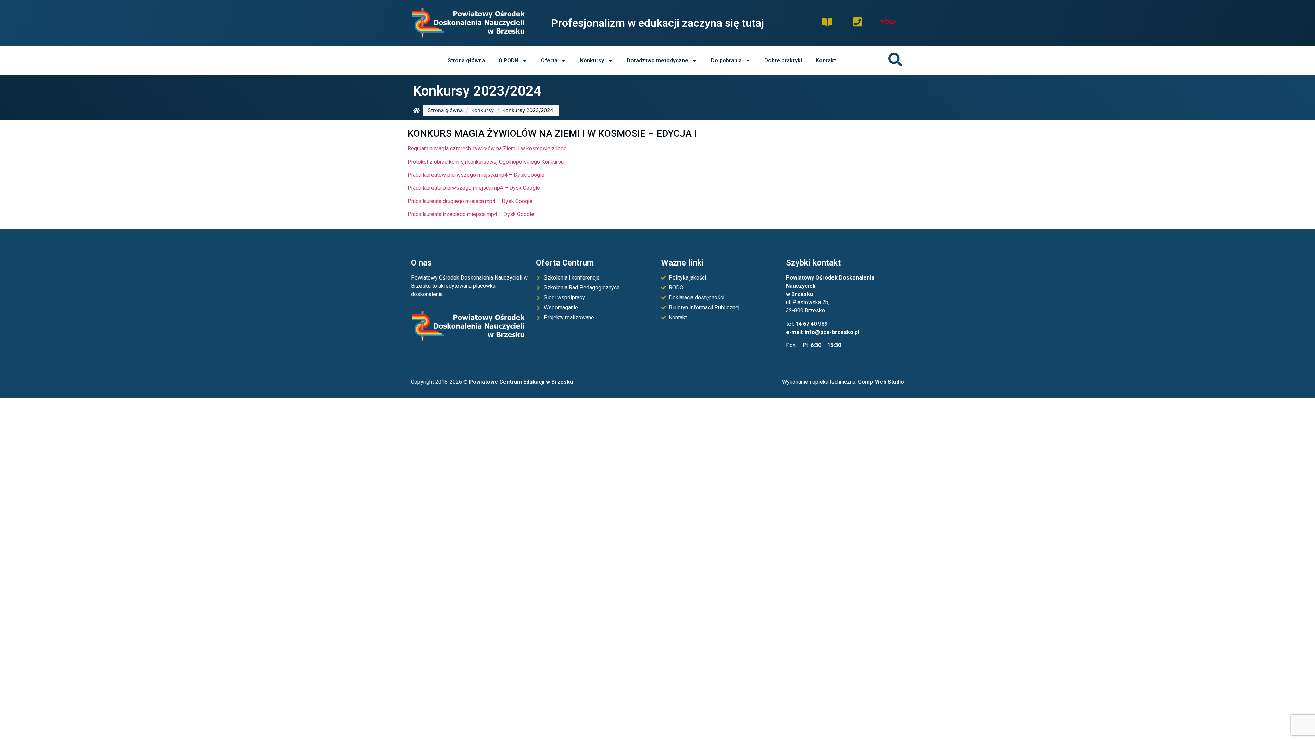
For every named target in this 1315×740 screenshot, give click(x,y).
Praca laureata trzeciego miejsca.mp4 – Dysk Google (471, 214)
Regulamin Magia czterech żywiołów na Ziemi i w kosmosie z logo (487, 148)
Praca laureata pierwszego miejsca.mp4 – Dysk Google (474, 188)
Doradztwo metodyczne (657, 60)
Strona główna (466, 60)
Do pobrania (726, 60)
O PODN (508, 60)
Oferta (549, 60)
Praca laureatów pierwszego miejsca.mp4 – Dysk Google (476, 175)
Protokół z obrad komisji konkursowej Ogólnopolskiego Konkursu (486, 162)
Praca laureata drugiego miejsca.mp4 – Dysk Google (470, 201)
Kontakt (826, 60)
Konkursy (592, 60)
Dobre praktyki (783, 60)
